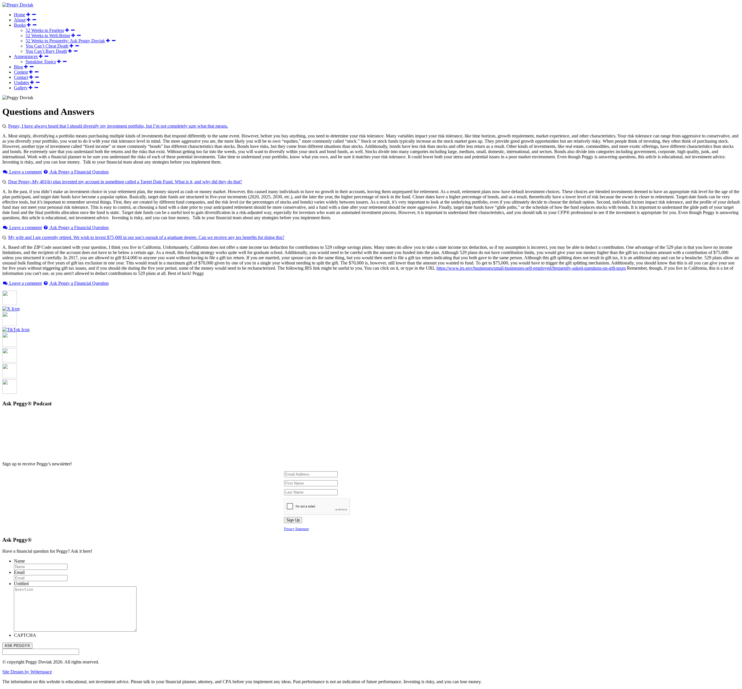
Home (19, 14)
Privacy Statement (296, 529)
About (20, 19)
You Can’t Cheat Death (47, 45)
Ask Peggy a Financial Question (79, 171)
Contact (21, 77)
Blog (18, 66)
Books (20, 25)
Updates (21, 82)
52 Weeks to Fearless (45, 30)
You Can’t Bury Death (46, 51)
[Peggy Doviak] (17, 4)
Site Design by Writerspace (27, 671)
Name (19, 561)
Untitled (21, 583)
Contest (21, 72)
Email (19, 572)
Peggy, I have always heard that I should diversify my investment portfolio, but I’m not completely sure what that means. (118, 126)
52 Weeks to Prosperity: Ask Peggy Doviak (65, 40)
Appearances (26, 56)
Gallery (21, 87)
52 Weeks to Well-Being (48, 35)
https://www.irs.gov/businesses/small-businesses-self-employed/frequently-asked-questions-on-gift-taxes (531, 268)
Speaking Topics (41, 61)
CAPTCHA (25, 635)
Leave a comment (25, 171)
